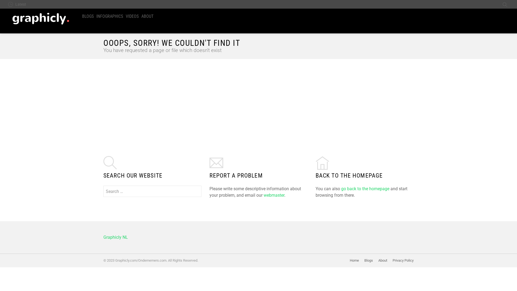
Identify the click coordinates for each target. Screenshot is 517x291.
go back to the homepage (365, 188)
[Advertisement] (258, 99)
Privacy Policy (403, 260)
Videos (132, 16)
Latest (20, 4)
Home (354, 260)
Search (505, 4)
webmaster (274, 195)
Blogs (88, 16)
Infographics (109, 16)
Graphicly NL (115, 237)
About (147, 16)
